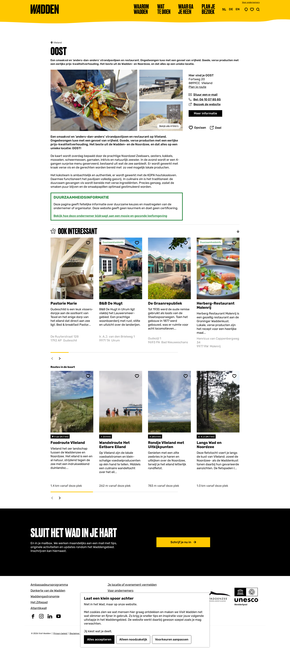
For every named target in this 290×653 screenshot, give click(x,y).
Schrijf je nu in (181, 542)
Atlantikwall (39, 608)
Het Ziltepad (39, 602)
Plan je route (197, 87)
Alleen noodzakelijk (133, 639)
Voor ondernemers (251, 2)
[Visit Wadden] (217, 596)
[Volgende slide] (60, 358)
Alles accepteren (99, 639)
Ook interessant (77, 231)
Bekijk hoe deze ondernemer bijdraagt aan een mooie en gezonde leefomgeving (110, 216)
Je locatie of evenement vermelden (132, 585)
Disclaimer (74, 633)
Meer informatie (205, 113)
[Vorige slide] (52, 358)
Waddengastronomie (45, 596)
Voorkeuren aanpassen (171, 639)
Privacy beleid (60, 633)
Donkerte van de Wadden (48, 590)
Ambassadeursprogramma (49, 585)
